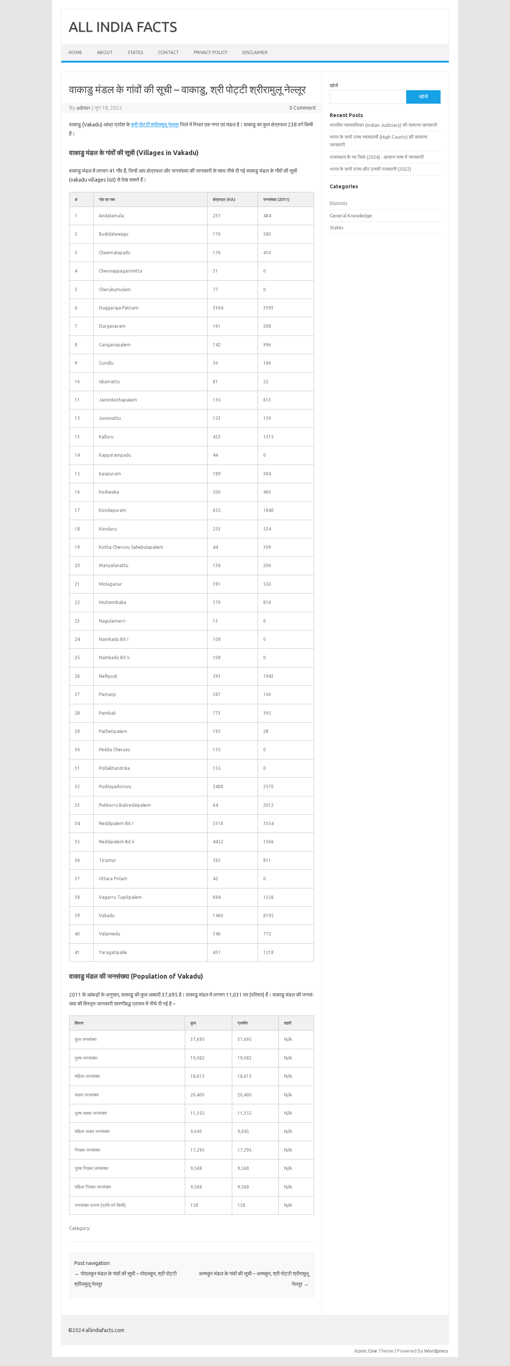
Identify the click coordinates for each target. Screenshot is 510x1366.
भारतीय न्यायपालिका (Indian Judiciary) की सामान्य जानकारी (383, 125)
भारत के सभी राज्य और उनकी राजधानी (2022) (370, 168)
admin (83, 108)
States (135, 52)
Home (75, 52)
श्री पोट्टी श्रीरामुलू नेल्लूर (155, 125)
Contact (168, 52)
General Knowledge (351, 215)
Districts (339, 203)
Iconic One (366, 1350)
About (105, 52)
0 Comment (302, 108)
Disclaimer (255, 52)
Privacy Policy (210, 52)
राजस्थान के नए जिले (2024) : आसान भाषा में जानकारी (377, 157)
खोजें (334, 85)
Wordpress (436, 1350)
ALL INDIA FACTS (123, 26)
